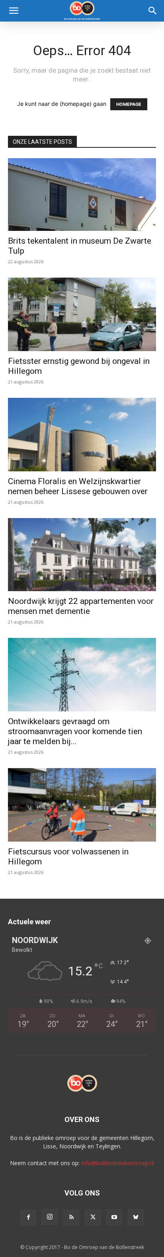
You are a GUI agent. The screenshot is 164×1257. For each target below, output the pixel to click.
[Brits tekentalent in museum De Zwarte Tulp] (82, 194)
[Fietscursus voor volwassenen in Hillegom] (82, 805)
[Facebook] (28, 1217)
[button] (13, 11)
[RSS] (71, 1217)
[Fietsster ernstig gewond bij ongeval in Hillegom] (82, 314)
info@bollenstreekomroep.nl (117, 1163)
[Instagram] (50, 1217)
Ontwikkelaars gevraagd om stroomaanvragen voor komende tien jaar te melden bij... (75, 731)
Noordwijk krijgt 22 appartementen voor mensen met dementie (81, 606)
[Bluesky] (136, 1217)
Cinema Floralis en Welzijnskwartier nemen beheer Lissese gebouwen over (78, 486)
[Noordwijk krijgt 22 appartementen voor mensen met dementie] (82, 555)
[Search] (153, 11)
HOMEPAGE (128, 104)
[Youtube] (114, 1217)
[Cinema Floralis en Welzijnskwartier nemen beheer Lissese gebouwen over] (82, 434)
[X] (93, 1217)
